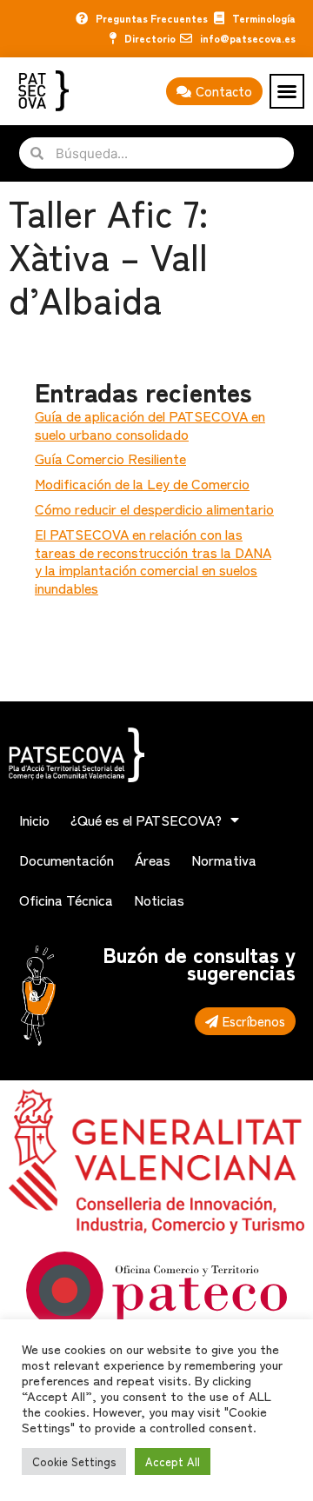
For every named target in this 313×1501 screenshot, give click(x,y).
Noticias (159, 899)
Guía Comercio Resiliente (110, 458)
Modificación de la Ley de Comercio (142, 483)
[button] (287, 91)
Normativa (223, 859)
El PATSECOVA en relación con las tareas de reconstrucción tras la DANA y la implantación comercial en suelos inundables (153, 560)
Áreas (152, 859)
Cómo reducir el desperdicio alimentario (154, 508)
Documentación (66, 859)
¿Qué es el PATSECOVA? (146, 819)
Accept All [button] (172, 1461)
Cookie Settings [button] (74, 1461)
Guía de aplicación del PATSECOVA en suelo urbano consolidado (150, 424)
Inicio (34, 819)
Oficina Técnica (66, 899)
